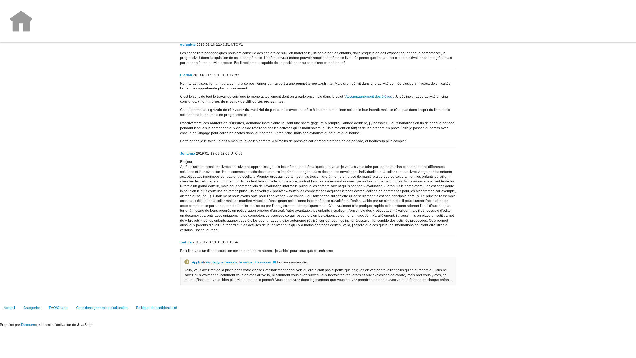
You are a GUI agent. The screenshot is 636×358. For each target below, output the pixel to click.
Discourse (29, 325)
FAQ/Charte (58, 308)
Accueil (9, 308)
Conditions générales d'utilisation (102, 308)
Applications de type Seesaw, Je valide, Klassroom (231, 262)
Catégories (31, 308)
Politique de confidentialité (156, 308)
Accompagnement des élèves (368, 96)
